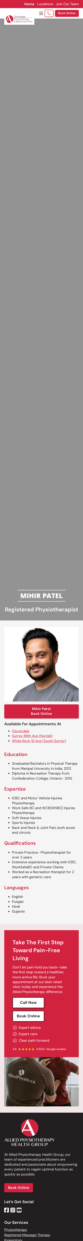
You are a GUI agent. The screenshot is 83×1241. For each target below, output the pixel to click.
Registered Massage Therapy (27, 1235)
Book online (28, 1016)
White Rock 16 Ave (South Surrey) (39, 741)
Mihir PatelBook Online (41, 711)
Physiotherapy (15, 1229)
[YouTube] (19, 1210)
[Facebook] (6, 1210)
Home (29, 4)
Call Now (28, 1002)
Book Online (67, 13)
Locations (45, 4)
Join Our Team (67, 4)
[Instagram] (12, 1210)
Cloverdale (20, 731)
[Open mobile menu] (41, 13)
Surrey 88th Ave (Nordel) (32, 736)
